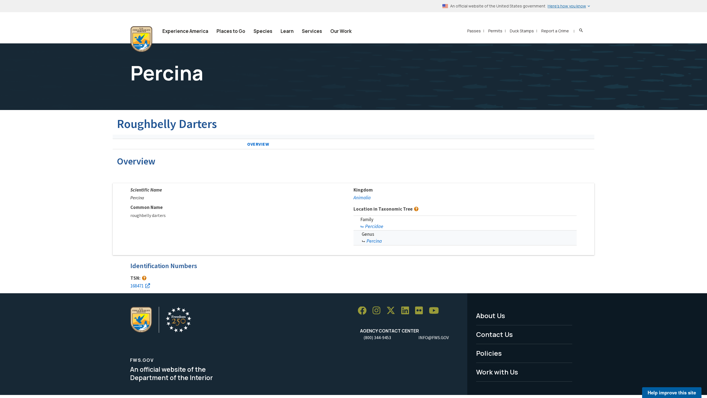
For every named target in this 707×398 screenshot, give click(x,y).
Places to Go (231, 31)
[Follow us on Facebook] (364, 311)
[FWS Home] (141, 39)
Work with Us (497, 371)
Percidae (374, 226)
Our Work (341, 31)
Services (312, 31)
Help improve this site (672, 392)
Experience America (185, 31)
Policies (489, 353)
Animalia (362, 198)
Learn (287, 31)
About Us (490, 315)
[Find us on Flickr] (421, 311)
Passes (474, 30)
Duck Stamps (522, 30)
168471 (137, 286)
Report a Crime (555, 30)
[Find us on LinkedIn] (407, 311)
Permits (495, 30)
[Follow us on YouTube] (436, 311)
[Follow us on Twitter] (392, 311)
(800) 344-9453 (377, 337)
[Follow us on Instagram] (378, 311)
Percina (374, 241)
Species (263, 31)
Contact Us (494, 334)
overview (258, 144)
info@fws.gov (433, 337)
